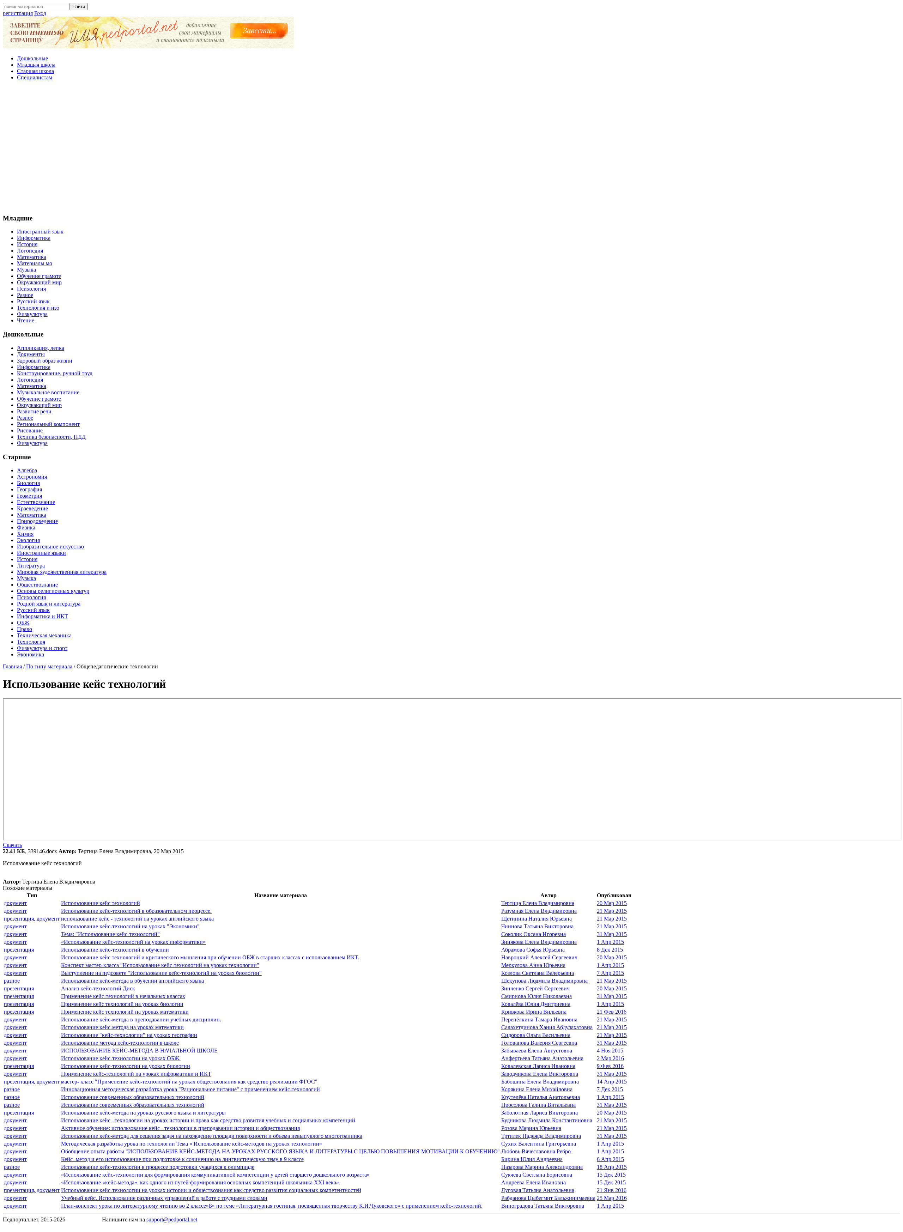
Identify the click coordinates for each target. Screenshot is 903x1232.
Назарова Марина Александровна (542, 1167)
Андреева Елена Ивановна (533, 1182)
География (29, 489)
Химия (25, 534)
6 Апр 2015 (610, 1159)
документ (15, 903)
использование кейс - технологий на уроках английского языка (137, 919)
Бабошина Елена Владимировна (540, 1082)
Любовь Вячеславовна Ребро (536, 1151)
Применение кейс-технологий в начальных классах (123, 996)
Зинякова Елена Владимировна (539, 942)
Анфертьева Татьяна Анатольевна (542, 1058)
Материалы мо (34, 263)
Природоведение (37, 521)
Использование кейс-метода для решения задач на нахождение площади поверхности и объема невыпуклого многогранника (211, 1136)
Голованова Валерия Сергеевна (539, 1043)
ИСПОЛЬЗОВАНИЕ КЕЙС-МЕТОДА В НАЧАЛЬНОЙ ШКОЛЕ (139, 1051)
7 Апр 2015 (610, 973)
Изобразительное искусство (50, 547)
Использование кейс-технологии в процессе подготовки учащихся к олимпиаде (157, 1167)
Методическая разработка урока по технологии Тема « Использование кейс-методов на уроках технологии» (191, 1144)
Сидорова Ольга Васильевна (535, 1035)
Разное (25, 295)
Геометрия (29, 496)
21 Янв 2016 (611, 1190)
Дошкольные (32, 58)
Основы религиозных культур (53, 591)
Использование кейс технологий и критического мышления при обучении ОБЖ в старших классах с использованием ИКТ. (210, 957)
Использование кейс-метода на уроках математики (122, 1027)
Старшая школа (35, 71)
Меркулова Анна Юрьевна (533, 965)
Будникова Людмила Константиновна (546, 1120)
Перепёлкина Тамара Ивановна (539, 1019)
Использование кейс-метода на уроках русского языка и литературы (143, 1113)
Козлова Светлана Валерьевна (537, 973)
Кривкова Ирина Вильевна (533, 1012)
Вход (40, 13)
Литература (31, 566)
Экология (28, 540)
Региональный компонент (48, 424)
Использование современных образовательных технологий (132, 1097)
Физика (26, 527)
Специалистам (34, 77)
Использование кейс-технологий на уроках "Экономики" (130, 926)
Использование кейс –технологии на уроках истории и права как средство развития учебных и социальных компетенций (208, 1120)
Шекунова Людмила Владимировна (544, 981)
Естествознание (36, 502)
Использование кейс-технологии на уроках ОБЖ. (121, 1058)
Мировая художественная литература (62, 572)
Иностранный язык (40, 232)
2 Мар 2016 (610, 1058)
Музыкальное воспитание (48, 392)
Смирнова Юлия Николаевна (536, 996)
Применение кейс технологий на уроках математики (125, 1012)
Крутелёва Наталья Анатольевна (540, 1097)
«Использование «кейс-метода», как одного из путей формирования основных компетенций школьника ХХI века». (200, 1182)
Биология (28, 483)
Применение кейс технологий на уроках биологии (122, 1004)
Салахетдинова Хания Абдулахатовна (547, 1027)
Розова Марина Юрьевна (531, 1128)
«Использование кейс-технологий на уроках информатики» (133, 942)
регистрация (18, 13)
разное (12, 981)
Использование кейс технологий (100, 903)
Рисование (30, 430)
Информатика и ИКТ (42, 616)
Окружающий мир (39, 282)
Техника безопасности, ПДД (51, 437)
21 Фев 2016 (611, 1012)
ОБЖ (23, 623)
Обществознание (37, 585)
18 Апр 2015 (612, 1167)
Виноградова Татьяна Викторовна (542, 1206)
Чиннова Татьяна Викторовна (537, 926)
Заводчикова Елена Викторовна (539, 1074)
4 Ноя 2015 (610, 1051)
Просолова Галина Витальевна (538, 1105)
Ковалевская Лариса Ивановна (538, 1066)
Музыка (26, 270)
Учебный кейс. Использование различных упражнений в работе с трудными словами (164, 1198)
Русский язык (33, 301)
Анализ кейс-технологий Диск (98, 988)
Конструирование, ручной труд (54, 373)
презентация (19, 950)
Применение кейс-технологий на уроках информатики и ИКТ (136, 1074)
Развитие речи (34, 411)
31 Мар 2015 (612, 934)
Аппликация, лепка (40, 348)
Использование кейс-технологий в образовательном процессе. (136, 911)
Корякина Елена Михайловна (536, 1089)
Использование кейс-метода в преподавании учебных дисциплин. (141, 1019)
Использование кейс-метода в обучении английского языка (132, 981)
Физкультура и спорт (42, 648)
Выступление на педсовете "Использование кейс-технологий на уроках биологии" (161, 973)
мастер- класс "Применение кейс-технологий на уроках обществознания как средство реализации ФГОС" (189, 1082)
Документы (31, 354)
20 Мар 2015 (612, 903)
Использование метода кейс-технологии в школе (120, 1043)
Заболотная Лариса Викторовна (539, 1113)
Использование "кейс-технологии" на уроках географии (129, 1035)
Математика (31, 257)
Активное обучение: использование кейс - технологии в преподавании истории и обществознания (180, 1128)
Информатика (33, 238)
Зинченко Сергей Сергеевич (535, 988)
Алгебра (27, 470)
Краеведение (32, 508)
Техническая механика (44, 635)
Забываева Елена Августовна (536, 1051)
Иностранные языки (41, 553)
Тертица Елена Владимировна (537, 903)
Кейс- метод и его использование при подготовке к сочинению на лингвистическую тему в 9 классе (182, 1159)
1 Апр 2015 (610, 942)
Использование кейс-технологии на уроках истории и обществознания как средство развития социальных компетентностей (211, 1190)
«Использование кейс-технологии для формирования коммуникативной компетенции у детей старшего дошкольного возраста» (215, 1175)
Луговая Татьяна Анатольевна (537, 1190)
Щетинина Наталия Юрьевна (536, 919)
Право (24, 629)
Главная (12, 666)
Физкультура (32, 314)
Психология (31, 289)
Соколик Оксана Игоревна (533, 934)
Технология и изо (38, 308)
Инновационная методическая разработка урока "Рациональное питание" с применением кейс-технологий (190, 1089)
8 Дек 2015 (610, 950)
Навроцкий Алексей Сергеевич (539, 957)
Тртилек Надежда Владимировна (541, 1136)
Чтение (25, 320)
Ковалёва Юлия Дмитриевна (535, 1004)
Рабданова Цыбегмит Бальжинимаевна (548, 1198)
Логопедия (30, 251)
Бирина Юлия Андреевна (532, 1159)
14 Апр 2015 (612, 1082)
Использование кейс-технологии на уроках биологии (125, 1066)
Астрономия (32, 477)
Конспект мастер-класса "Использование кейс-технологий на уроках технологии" (160, 965)
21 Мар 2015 (612, 911)
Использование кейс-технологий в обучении (115, 950)
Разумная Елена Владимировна (539, 911)
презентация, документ (32, 919)
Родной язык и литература (48, 604)
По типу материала (49, 666)
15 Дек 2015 (611, 1175)
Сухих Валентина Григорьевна (538, 1144)
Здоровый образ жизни (44, 361)
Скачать (12, 845)
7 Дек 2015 (610, 1089)
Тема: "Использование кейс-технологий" (110, 934)
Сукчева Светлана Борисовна (536, 1175)
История (27, 244)
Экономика (30, 654)
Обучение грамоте (39, 276)
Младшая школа (36, 65)
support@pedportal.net (171, 1219)
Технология (31, 642)
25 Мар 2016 (612, 1198)
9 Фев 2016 (610, 1066)
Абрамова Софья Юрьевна (533, 950)
